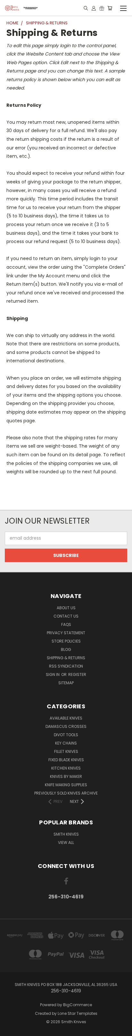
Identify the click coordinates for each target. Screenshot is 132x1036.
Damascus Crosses (66, 726)
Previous (9, 1029)
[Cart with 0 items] (109, 8)
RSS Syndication (66, 666)
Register (77, 674)
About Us (66, 608)
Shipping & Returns (66, 658)
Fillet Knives (66, 751)
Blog (66, 649)
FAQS (66, 624)
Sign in (53, 674)
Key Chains (66, 743)
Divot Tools (66, 734)
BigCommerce (77, 1004)
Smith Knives (66, 834)
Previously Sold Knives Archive (66, 793)
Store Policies (66, 641)
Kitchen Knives (66, 768)
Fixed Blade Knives (66, 759)
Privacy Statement (66, 633)
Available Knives (66, 718)
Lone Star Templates (77, 1013)
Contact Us (66, 616)
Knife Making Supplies (66, 785)
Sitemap (66, 683)
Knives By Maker (66, 776)
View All (66, 842)
